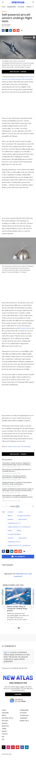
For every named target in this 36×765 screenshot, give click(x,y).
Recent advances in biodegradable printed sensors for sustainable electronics (16, 470)
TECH (3, 7)
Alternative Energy (23, 515)
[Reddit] (14, 30)
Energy (10, 515)
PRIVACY (4, 731)
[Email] (21, 30)
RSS (3, 736)
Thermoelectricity (14, 523)
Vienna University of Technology (19, 446)
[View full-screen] (34, 37)
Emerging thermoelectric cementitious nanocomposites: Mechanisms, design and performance (17, 483)
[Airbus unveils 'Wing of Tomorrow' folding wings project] (18, 596)
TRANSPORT (30, 7)
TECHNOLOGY (24, 715)
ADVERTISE (5, 726)
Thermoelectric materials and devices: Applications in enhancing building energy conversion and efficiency (16, 463)
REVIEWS (4, 723)
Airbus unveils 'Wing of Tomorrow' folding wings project (17, 608)
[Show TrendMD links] (33, 506)
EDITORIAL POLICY (7, 718)
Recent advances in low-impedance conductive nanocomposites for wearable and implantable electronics (17, 496)
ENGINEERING (11, 7)
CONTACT (5, 734)
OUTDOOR (21, 7)
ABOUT (4, 715)
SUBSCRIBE (5, 713)
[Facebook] (3, 30)
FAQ (3, 739)
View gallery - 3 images (18, 72)
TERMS (4, 728)
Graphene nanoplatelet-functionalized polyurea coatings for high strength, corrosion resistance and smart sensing (18, 489)
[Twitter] (7, 30)
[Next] (31, 606)
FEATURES (5, 721)
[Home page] (18, 3)
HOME (4, 710)
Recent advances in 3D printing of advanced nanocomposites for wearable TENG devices (14, 476)
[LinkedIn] (10, 30)
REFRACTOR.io (24, 721)
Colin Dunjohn (7, 565)
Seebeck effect (25, 328)
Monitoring (22, 519)
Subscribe (18, 694)
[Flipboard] (18, 30)
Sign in (7, 652)
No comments (20, 556)
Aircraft (4, 11)
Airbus (20, 512)
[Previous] (4, 606)
